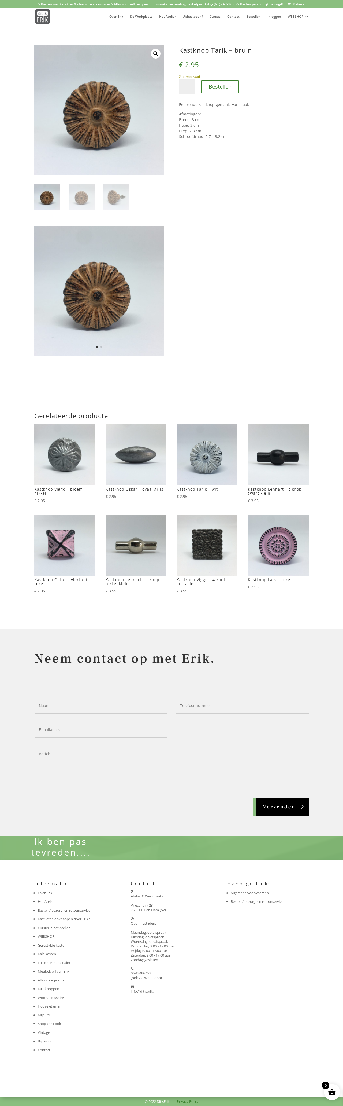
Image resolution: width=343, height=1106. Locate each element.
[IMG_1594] (99, 354)
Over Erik (116, 17)
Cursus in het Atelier (54, 927)
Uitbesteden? (192, 17)
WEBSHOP (295, 17)
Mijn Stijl (44, 1015)
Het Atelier (167, 17)
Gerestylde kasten (52, 945)
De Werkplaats (141, 17)
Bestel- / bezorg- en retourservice (64, 910)
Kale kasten (47, 953)
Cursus (215, 17)
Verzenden (279, 807)
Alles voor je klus (51, 980)
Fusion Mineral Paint (54, 962)
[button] (156, 54)
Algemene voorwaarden (250, 892)
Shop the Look (49, 1023)
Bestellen (253, 17)
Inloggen (274, 17)
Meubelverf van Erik (53, 971)
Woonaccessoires (51, 997)
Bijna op (44, 1041)
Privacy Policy (188, 1101)
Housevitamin (49, 1006)
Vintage (44, 1032)
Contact (233, 17)
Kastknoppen (48, 988)
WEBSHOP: (46, 936)
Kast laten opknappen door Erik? (64, 919)
